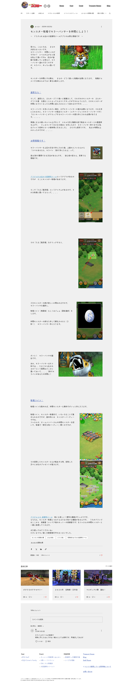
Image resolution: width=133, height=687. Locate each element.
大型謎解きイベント (48, 666)
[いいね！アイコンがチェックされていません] (36, 641)
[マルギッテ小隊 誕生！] (98, 578)
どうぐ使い (60, 538)
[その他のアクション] (101, 26)
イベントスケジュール (71, 13)
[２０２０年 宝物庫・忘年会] (66, 578)
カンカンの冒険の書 (87, 13)
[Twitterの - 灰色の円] (48, 6)
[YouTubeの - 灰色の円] (45, 6)
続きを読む (101, 13)
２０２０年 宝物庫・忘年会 (66, 590)
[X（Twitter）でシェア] (36, 549)
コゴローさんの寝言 (54, 13)
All (21, 13)
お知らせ (41, 13)
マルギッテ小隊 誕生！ (96, 590)
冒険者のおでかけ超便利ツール (77, 538)
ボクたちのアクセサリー (32, 590)
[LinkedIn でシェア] (41, 549)
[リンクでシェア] (46, 549)
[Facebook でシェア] (31, 549)
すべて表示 (108, 566)
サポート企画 (30, 13)
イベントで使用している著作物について (98, 666)
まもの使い (50, 538)
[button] (71, 5)
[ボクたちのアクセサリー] (35, 578)
